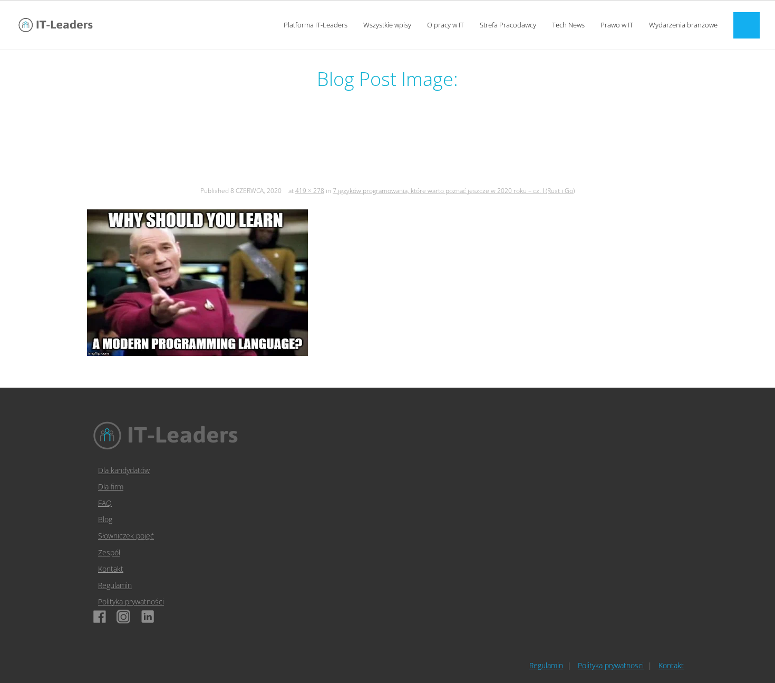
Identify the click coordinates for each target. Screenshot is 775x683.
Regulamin (115, 585)
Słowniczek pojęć (126, 536)
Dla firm (110, 487)
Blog (105, 519)
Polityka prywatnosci (611, 665)
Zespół (109, 552)
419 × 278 (309, 190)
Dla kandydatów (124, 470)
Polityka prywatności (131, 602)
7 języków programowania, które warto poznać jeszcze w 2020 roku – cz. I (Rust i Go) (454, 190)
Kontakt (110, 569)
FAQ (105, 503)
